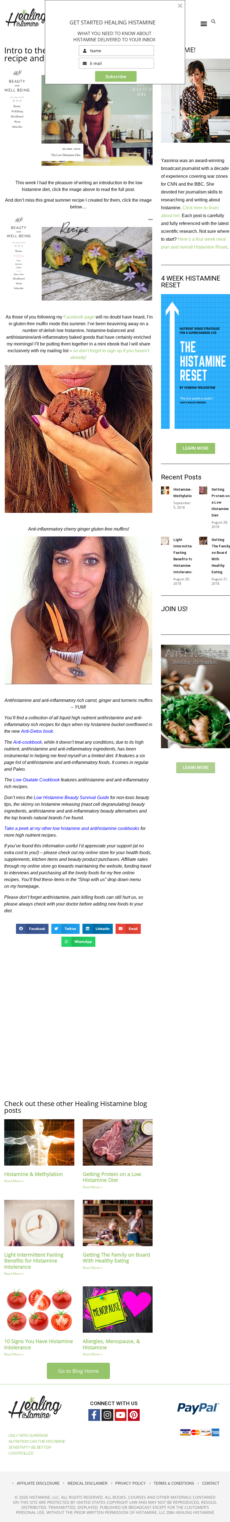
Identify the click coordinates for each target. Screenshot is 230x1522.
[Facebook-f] (94, 1415)
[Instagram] (107, 1415)
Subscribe (116, 76)
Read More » (14, 1181)
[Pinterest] (134, 1415)
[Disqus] (78, 1022)
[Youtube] (121, 1415)
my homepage (24, 886)
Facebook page (79, 317)
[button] (204, 24)
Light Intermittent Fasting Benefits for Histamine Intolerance (33, 1260)
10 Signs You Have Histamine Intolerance (38, 1344)
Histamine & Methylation (33, 1174)
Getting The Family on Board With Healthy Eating (116, 1257)
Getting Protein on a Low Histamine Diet (112, 1177)
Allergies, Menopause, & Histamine (111, 1344)
